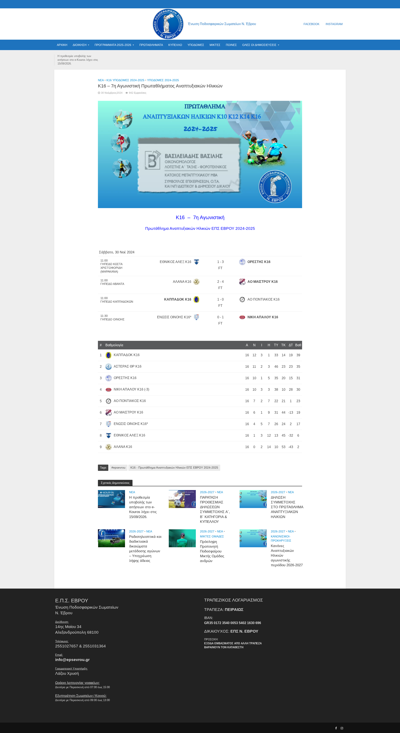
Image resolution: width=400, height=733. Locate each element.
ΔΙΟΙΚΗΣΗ (79, 45)
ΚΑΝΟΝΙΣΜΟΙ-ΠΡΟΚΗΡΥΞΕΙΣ (281, 538)
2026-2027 (207, 492)
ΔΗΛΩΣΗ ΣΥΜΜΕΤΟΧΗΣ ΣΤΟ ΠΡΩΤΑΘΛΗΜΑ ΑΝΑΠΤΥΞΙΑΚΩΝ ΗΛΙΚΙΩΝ (287, 507)
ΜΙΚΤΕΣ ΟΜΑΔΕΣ (212, 536)
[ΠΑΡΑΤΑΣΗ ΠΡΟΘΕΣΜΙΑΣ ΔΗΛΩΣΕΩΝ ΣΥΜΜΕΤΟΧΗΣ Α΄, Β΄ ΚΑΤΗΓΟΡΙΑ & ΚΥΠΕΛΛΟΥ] (182, 498)
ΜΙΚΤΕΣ (215, 45)
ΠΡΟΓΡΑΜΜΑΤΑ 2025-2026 (113, 45)
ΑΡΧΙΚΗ (62, 45)
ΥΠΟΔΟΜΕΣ (196, 45)
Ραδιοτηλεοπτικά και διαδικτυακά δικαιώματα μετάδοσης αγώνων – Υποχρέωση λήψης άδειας (145, 549)
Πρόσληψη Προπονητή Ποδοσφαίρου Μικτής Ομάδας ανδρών (212, 551)
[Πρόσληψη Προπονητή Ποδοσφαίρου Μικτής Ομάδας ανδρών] (182, 538)
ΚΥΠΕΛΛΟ (175, 45)
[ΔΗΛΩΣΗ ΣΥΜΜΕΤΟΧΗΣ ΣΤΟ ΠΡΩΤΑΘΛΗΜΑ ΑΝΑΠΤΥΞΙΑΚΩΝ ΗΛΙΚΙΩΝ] (253, 498)
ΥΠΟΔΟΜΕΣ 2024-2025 (163, 80)
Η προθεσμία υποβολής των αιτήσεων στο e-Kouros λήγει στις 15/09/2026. (78, 59)
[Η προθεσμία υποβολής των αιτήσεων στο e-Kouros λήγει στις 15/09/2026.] (111, 498)
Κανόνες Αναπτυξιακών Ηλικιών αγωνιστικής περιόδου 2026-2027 (287, 555)
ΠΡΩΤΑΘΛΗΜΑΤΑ (151, 45)
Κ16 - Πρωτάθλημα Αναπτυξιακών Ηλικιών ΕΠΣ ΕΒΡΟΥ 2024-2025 (174, 467)
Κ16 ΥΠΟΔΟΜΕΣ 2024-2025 (125, 80)
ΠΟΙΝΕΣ (231, 45)
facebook (311, 24)
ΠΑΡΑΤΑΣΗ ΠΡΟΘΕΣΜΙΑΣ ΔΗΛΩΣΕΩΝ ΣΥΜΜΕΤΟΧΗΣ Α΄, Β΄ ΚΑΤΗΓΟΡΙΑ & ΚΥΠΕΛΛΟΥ (215, 509)
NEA (101, 80)
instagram (334, 24)
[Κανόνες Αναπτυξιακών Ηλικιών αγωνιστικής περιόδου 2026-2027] (253, 538)
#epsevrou (118, 467)
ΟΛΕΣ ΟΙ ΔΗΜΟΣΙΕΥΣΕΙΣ (259, 45)
